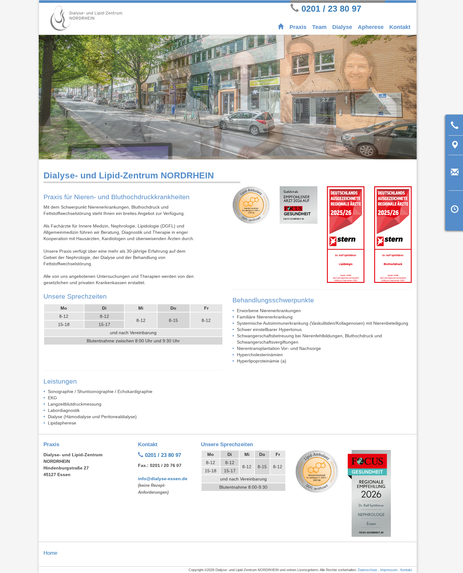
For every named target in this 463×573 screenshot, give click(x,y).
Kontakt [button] (399, 27)
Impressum (388, 570)
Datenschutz (367, 570)
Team (319, 27)
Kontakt (406, 570)
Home (50, 553)
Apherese (371, 27)
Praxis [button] (297, 27)
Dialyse (342, 27)
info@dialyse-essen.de (162, 478)
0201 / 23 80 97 (331, 9)
